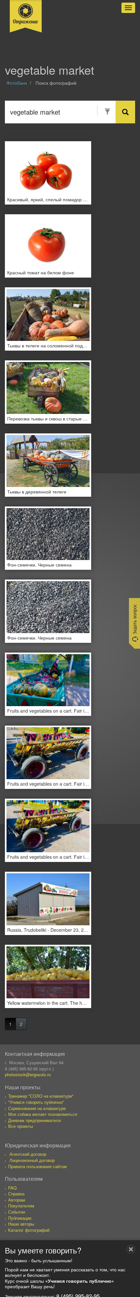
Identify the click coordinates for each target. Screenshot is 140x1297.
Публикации (19, 1218)
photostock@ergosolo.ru (28, 1074)
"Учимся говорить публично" (36, 1102)
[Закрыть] (131, 1249)
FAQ (12, 1188)
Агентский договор (27, 1154)
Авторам (16, 1200)
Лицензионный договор (32, 1160)
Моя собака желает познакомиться (42, 1114)
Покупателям (21, 1206)
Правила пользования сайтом (37, 1166)
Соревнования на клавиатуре (37, 1108)
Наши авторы (21, 1224)
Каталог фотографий (28, 1230)
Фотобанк (17, 83)
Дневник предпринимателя (34, 1120)
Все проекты (20, 1126)
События (16, 1212)
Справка (16, 1194)
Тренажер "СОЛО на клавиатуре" (41, 1096)
